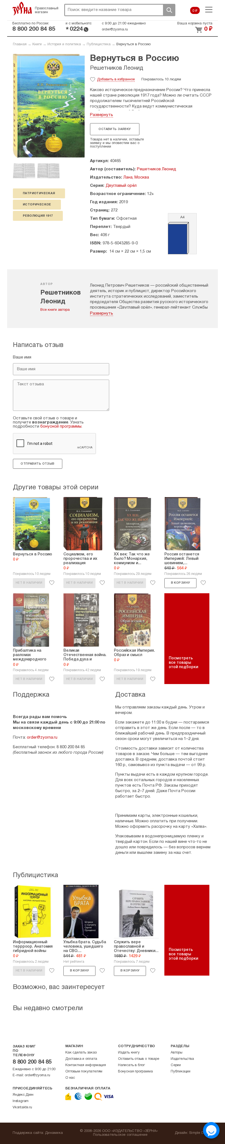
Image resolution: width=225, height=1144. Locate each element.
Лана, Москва (136, 177)
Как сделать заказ (81, 1052)
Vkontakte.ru (22, 1107)
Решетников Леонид (116, 68)
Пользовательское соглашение (120, 1135)
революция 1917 (38, 215)
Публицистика (99, 44)
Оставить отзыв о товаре (138, 1059)
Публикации (180, 1071)
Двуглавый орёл (121, 186)
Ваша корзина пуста (194, 23)
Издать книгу (129, 1052)
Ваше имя (22, 357)
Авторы (176, 1052)
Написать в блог (131, 1065)
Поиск (169, 10)
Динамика (54, 1133)
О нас (70, 1078)
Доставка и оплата (81, 1059)
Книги (37, 44)
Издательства (182, 1059)
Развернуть (101, 115)
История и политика (64, 44)
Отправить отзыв (37, 463)
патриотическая (39, 193)
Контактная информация (85, 1065)
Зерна (22, 8)
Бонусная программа (135, 1071)
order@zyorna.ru (115, 29)
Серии (176, 1065)
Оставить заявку (115, 129)
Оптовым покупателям (83, 1071)
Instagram (21, 1101)
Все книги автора (55, 310)
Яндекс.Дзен (23, 1095)
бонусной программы (60, 426)
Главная (20, 44)
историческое (37, 204)
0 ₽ (195, 11)
